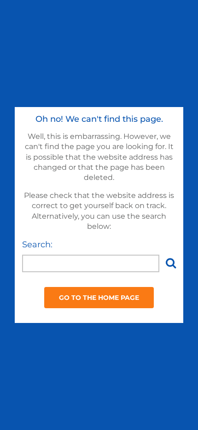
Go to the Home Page (99, 297)
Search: (37, 244)
